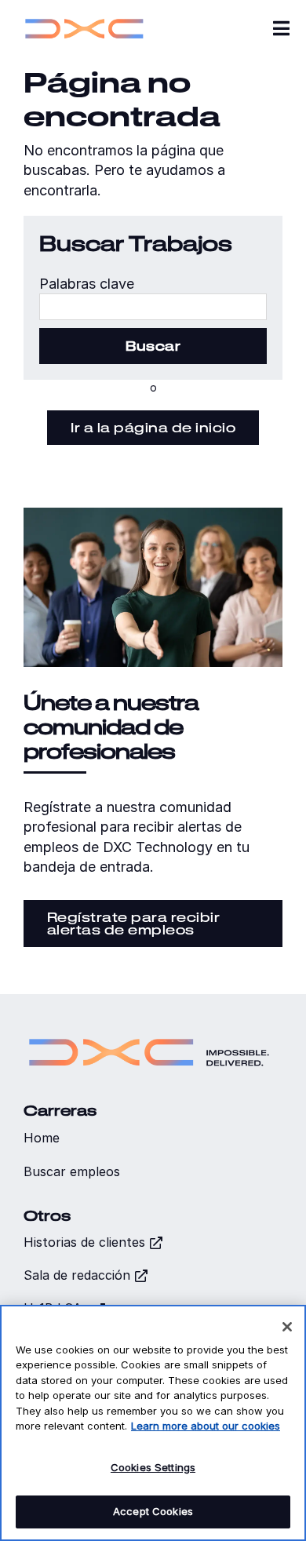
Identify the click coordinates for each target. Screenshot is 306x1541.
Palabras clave (86, 283)
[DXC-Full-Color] (84, 16)
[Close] (287, 1327)
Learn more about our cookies (205, 1425)
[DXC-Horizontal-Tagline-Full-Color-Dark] (149, 1032)
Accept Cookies (153, 1511)
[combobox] (153, 306)
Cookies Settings (153, 1467)
